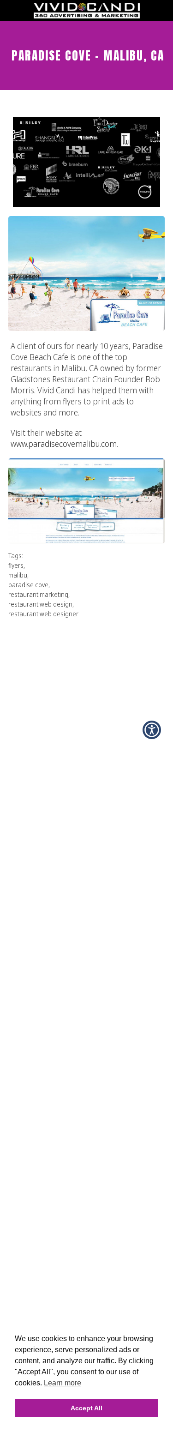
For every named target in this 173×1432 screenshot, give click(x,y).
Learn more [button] (62, 1383)
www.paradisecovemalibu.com (64, 443)
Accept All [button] (86, 1408)
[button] (151, 730)
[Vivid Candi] (87, 16)
